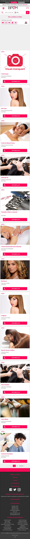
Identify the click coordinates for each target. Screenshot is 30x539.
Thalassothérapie (7, 528)
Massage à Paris (15, 506)
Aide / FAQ (15, 477)
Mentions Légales (15, 535)
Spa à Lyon (15, 511)
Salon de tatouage (22, 529)
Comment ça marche (15, 474)
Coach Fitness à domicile (23, 524)
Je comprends (14, 2)
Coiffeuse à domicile (23, 521)
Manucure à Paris (15, 509)
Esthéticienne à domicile (22, 522)
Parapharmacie (23, 527)
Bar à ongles (7, 521)
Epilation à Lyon (15, 507)
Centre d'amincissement (7, 529)
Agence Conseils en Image (22, 528)
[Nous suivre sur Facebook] (11, 490)
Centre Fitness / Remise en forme (7, 524)
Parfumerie (22, 525)
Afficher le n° (16, 81)
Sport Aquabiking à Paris (15, 514)
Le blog (15, 480)
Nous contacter (15, 483)
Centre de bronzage (23, 520)
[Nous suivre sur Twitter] (15, 490)
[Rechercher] (27, 12)
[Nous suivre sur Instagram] (19, 490)
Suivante (21, 465)
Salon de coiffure (7, 522)
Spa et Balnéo (7, 525)
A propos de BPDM (15, 499)
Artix (2, 51)
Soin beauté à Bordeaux (15, 510)
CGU (15, 537)
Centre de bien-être (7, 527)
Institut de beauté (7, 520)
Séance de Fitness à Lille (15, 513)
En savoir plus (21, 2)
